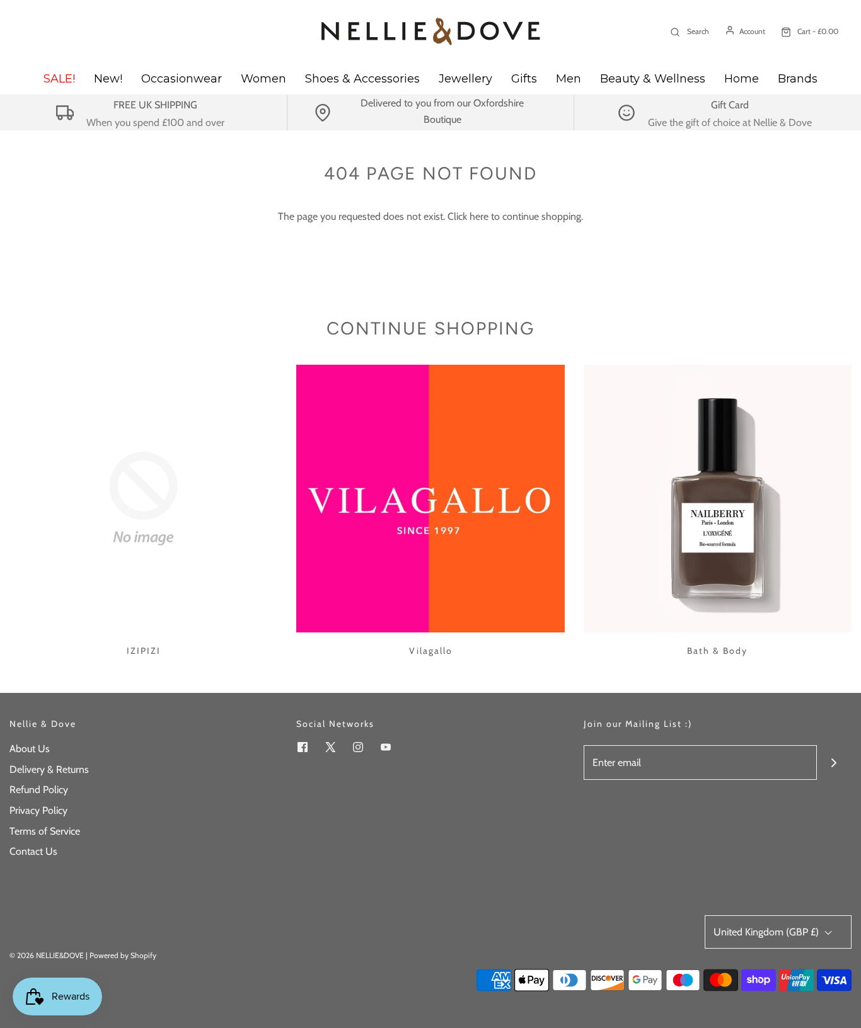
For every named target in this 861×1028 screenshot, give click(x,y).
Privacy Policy (38, 810)
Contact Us (33, 851)
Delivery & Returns (49, 769)
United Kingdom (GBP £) (767, 932)
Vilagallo (431, 650)
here (479, 216)
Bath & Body (717, 650)
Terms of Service (44, 831)
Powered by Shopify (123, 955)
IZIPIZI (144, 650)
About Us (29, 749)
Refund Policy (38, 790)
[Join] (834, 762)
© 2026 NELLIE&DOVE (46, 955)
